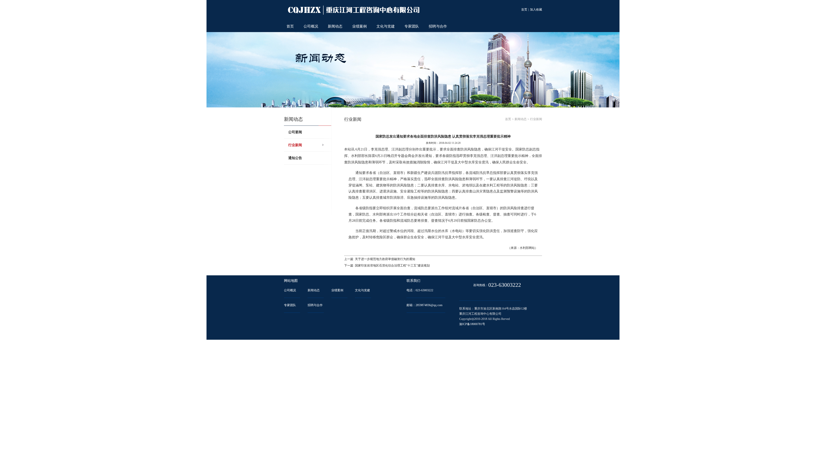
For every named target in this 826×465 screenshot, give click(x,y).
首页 (524, 9)
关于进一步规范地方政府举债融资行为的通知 (385, 259)
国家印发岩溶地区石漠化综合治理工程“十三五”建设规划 (392, 265)
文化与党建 (385, 26)
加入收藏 (536, 9)
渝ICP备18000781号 (472, 324)
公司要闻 (295, 132)
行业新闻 (295, 145)
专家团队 (411, 26)
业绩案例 (359, 26)
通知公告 (295, 158)
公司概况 (311, 26)
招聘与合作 (438, 26)
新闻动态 (335, 26)
